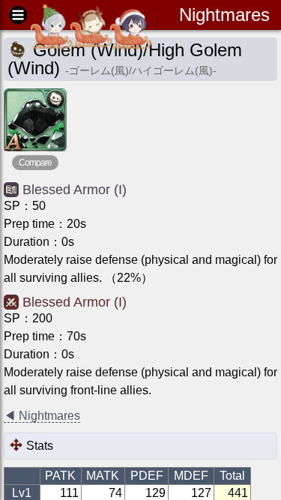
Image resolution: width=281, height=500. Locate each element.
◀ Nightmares (42, 415)
